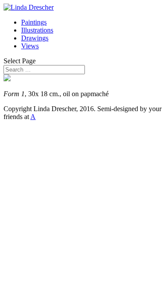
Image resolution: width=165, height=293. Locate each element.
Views (30, 46)
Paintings (34, 22)
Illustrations (37, 30)
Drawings (34, 38)
